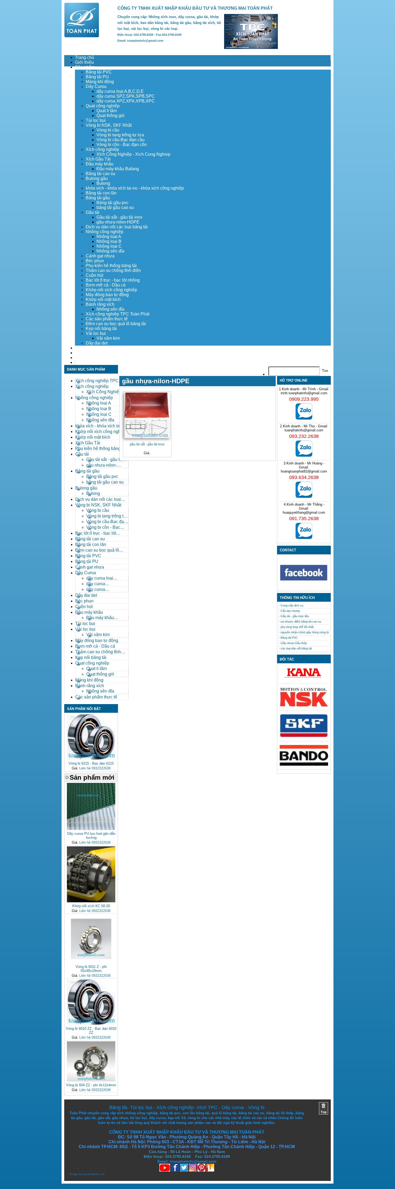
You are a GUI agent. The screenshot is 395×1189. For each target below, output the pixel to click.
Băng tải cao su (100, 173)
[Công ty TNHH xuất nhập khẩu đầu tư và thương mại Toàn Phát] (81, 36)
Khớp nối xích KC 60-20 (91, 906)
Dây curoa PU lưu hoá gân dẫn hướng (91, 836)
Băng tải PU (97, 76)
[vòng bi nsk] (304, 705)
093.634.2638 (304, 477)
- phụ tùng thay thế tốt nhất (296, 627)
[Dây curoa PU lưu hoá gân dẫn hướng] (91, 829)
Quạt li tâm (106, 110)
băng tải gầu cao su (115, 207)
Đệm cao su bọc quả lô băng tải (116, 323)
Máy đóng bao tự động (107, 294)
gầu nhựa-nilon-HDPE (117, 222)
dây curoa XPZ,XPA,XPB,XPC (125, 101)
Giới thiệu (84, 62)
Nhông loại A (108, 236)
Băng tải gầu (98, 198)
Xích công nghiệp (102, 149)
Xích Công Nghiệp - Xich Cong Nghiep (133, 154)
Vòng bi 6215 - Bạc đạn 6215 (91, 763)
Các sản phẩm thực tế (107, 319)
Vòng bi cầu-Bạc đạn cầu (120, 139)
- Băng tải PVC (288, 637)
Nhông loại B (108, 241)
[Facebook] (304, 588)
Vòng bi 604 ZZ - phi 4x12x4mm (91, 1085)
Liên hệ (82, 362)
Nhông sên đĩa (110, 251)
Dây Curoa (96, 86)
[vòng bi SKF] (304, 736)
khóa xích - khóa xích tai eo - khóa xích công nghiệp (135, 188)
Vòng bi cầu (107, 130)
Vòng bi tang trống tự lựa (120, 135)
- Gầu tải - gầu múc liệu (294, 616)
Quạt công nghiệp (103, 106)
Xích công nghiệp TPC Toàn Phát (117, 314)
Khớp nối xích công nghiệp (111, 290)
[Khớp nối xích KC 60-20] (91, 901)
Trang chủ (84, 57)
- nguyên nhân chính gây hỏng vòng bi (304, 632)
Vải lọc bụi (96, 333)
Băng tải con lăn (101, 193)
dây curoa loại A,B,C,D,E (120, 91)
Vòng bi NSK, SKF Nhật (109, 125)
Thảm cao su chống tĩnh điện (113, 270)
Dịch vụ (82, 348)
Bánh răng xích (100, 304)
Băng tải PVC (99, 72)
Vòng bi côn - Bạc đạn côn (121, 144)
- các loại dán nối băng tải (295, 648)
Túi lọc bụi (96, 120)
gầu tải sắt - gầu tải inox (147, 444)
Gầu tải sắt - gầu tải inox (119, 217)
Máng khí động (100, 81)
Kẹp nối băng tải (101, 328)
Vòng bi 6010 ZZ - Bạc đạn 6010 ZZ (91, 1031)
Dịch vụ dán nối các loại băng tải (117, 227)
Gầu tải (92, 212)
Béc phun (95, 260)
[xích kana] (304, 679)
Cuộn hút (94, 275)
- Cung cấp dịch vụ (291, 605)
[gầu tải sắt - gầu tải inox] (147, 415)
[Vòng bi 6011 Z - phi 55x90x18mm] (91, 962)
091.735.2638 (304, 518)
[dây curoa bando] (304, 764)
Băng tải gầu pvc (112, 202)
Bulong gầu (97, 178)
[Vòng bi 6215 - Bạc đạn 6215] (91, 759)
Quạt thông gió (110, 115)
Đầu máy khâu (99, 164)
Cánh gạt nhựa (100, 256)
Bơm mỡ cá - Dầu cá (105, 285)
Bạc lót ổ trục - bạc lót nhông (113, 280)
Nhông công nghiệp (104, 231)
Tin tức (81, 357)
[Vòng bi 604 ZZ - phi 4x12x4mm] (91, 1080)
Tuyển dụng (86, 352)
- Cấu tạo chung (289, 610)
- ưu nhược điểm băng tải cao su (300, 621)
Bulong (103, 183)
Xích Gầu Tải (98, 159)
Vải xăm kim (108, 338)
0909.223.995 (304, 399)
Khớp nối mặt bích (103, 299)
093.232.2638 (304, 436)
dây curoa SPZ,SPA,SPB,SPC (125, 96)
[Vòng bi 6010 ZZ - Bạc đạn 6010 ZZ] (91, 1024)
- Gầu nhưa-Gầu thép (293, 643)
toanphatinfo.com (94, 1174)
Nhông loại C (109, 246)
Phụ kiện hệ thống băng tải (111, 265)
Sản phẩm (85, 67)
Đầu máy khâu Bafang (117, 168)
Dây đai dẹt (96, 343)
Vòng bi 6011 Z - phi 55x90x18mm (91, 969)
